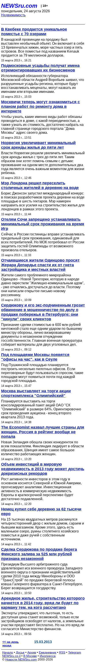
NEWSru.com (19, 5)
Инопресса (48, 656)
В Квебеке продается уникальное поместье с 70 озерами (34, 31)
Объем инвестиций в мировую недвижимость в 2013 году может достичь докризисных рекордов (42, 469)
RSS (62, 652)
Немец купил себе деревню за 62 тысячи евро (41, 511)
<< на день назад (10, 643)
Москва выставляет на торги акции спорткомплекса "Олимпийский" (36, 393)
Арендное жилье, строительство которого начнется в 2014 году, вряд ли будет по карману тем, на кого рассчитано (43, 603)
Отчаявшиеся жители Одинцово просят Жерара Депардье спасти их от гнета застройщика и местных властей (40, 265)
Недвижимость (13, 15)
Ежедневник (47, 652)
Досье (20, 652)
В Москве (30, 656)
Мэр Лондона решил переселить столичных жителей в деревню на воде (40, 185)
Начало (7, 652)
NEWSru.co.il (11, 656)
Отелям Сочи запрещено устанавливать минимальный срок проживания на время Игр (42, 224)
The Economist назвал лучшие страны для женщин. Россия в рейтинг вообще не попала (42, 432)
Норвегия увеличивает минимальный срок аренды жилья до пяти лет (38, 145)
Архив (31, 652)
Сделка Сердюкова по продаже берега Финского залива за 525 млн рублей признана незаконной (39, 554)
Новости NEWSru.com (21, 659)
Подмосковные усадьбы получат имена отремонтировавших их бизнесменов (40, 67)
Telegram (74, 652)
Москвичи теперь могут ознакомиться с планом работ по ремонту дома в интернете (40, 106)
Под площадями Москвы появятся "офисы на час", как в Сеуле (35, 357)
